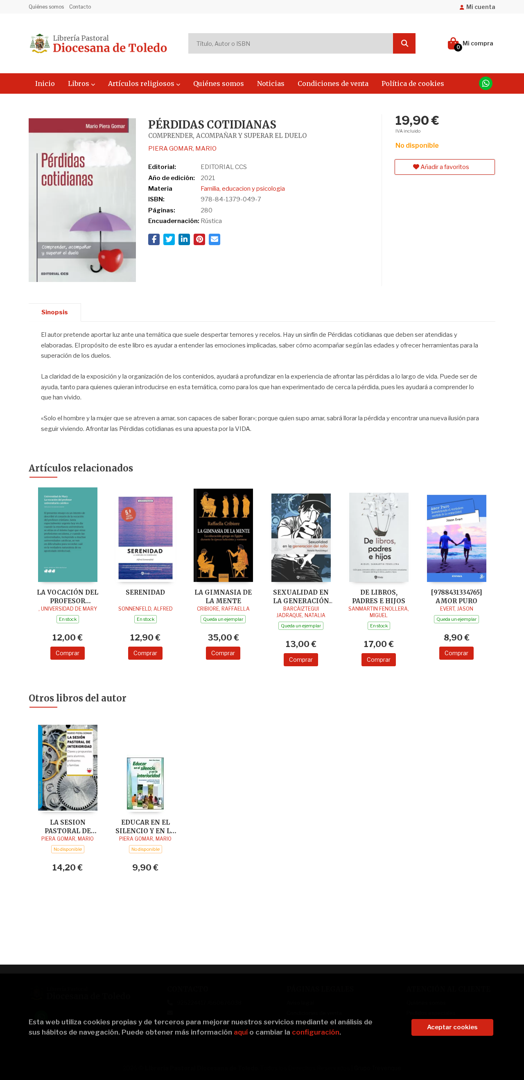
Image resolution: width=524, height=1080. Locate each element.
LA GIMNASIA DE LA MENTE (223, 596)
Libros (79, 83)
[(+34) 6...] (485, 83)
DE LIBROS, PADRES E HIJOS (378, 596)
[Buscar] (404, 43)
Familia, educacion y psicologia (243, 188)
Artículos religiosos (142, 83)
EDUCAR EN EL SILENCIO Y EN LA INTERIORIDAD (145, 826)
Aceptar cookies (452, 1027)
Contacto (80, 7)
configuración (315, 1032)
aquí (241, 1032)
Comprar (67, 652)
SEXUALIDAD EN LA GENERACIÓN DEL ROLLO (301, 596)
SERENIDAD (145, 592)
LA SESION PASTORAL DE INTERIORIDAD (67, 826)
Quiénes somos (46, 7)
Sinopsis (54, 312)
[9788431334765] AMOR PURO (456, 596)
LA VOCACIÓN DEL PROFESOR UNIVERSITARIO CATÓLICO (67, 596)
